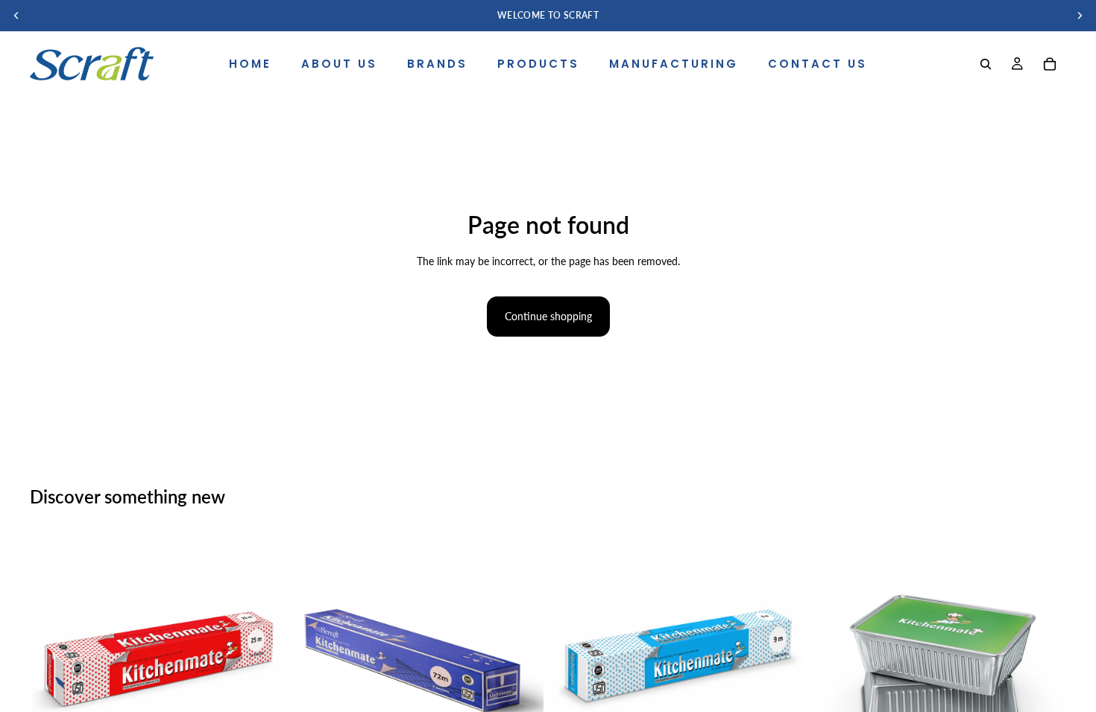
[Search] (985, 64)
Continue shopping (548, 316)
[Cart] (1049, 64)
